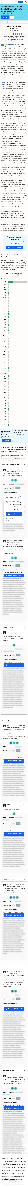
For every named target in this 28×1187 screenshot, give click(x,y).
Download (6, 440)
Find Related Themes (15, 247)
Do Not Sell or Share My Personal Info (14, 1184)
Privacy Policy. (12, 1181)
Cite (17, 488)
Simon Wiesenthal (7, 13)
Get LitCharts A (15, 514)
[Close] (26, 1156)
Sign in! (7, 520)
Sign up (20, 2)
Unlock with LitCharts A (15, 575)
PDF (6, 17)
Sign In (14, 2)
